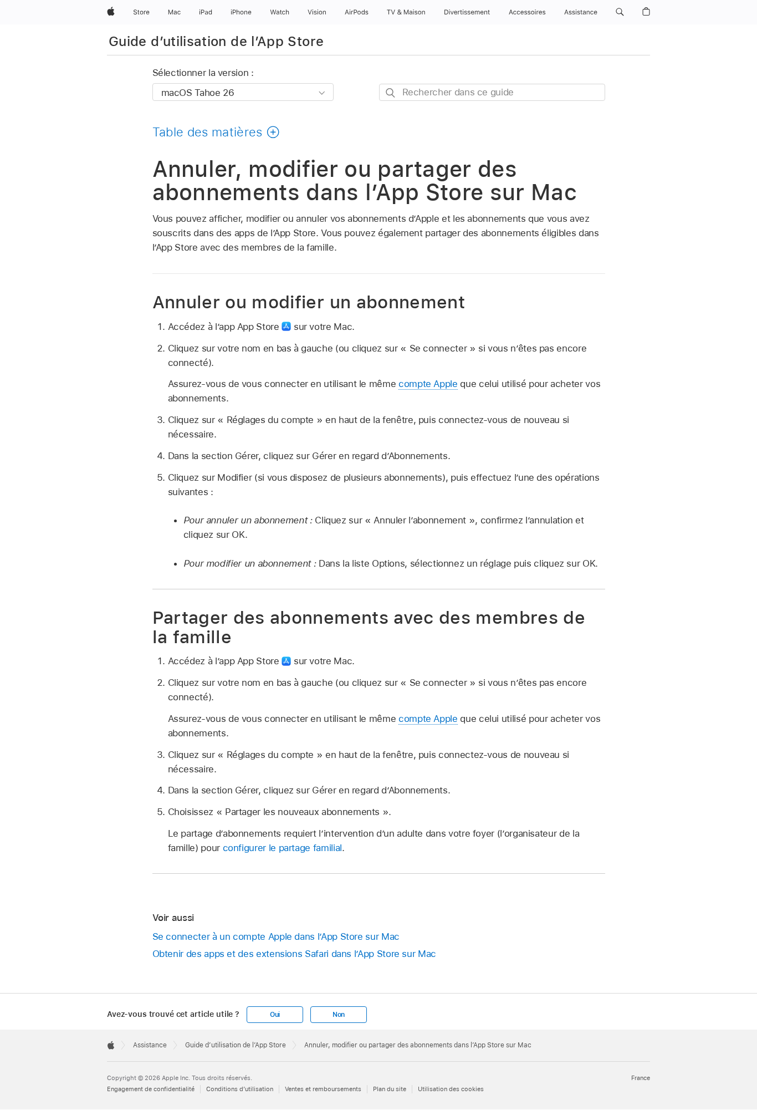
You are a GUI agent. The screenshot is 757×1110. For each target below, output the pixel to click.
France (640, 1078)
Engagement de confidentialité (151, 1089)
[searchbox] (492, 92)
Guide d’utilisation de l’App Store (216, 41)
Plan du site (389, 1089)
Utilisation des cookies (451, 1089)
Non (339, 1015)
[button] (619, 12)
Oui (275, 1015)
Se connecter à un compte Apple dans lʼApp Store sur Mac (276, 936)
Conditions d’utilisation (239, 1089)
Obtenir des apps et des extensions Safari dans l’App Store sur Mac (294, 953)
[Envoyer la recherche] (391, 93)
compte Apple (428, 383)
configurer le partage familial (282, 847)
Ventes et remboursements (323, 1089)
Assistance (150, 1045)
